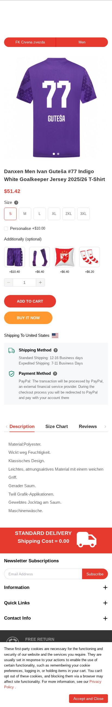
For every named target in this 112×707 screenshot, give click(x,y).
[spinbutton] (24, 282)
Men (82, 42)
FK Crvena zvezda (30, 42)
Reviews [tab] (88, 426)
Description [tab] (22, 426)
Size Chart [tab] (56, 426)
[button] (8, 283)
